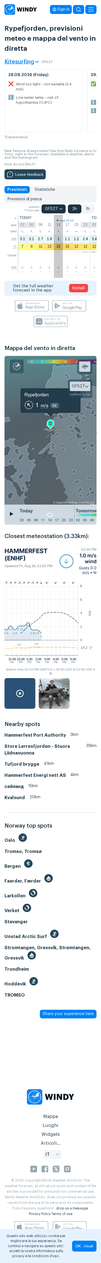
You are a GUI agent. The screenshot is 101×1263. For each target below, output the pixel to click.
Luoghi (50, 1125)
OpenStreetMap (67, 502)
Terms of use (61, 1214)
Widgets (51, 1134)
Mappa (50, 1116)
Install (78, 288)
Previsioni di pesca (24, 199)
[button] (78, 561)
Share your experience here (68, 1014)
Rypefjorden (36, 394)
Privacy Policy (39, 1214)
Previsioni (17, 190)
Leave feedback (29, 174)
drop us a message (72, 1208)
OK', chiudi (84, 1246)
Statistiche (45, 190)
